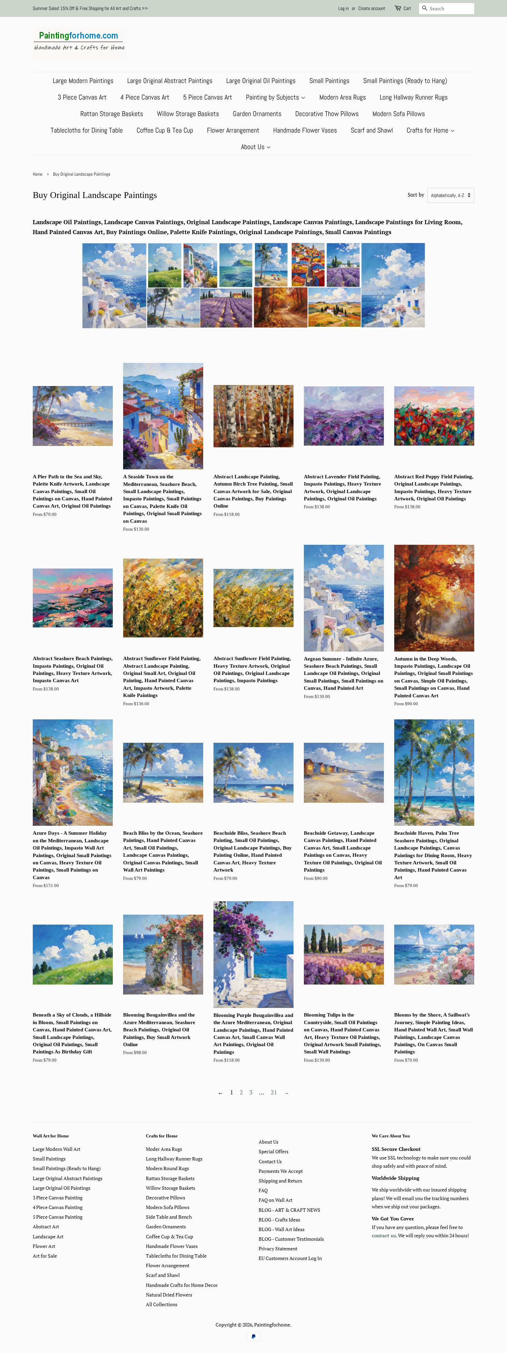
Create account (371, 8)
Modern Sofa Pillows (398, 113)
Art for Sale (45, 1255)
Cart (407, 8)
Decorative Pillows (165, 1197)
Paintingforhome (272, 1324)
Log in (343, 8)
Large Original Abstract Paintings (169, 80)
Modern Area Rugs (342, 97)
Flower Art (44, 1246)
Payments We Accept (281, 1171)
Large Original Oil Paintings (261, 80)
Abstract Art (46, 1226)
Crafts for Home (428, 130)
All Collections (161, 1304)
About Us (253, 146)
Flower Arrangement (233, 130)
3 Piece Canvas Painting (57, 1197)
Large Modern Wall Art (56, 1149)
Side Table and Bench (169, 1217)
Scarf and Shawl (372, 130)
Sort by (416, 194)
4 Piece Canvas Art (144, 97)
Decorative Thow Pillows (327, 113)
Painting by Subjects (273, 97)
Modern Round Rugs (167, 1168)
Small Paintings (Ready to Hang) (405, 80)
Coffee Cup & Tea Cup (165, 130)
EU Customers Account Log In (290, 1258)
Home (37, 174)
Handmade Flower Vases (305, 130)
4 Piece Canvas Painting (57, 1207)
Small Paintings (329, 80)
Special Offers (273, 1151)
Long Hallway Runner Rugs (414, 97)
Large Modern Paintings (83, 80)
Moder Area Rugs (164, 1149)
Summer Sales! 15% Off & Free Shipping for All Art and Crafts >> (90, 8)
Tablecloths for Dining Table (87, 130)
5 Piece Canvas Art (207, 97)
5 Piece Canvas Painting (57, 1217)
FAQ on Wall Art (275, 1200)
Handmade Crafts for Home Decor (182, 1285)
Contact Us (270, 1161)
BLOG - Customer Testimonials (291, 1239)
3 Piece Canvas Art (82, 97)
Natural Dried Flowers (169, 1294)
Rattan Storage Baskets (111, 113)
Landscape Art (48, 1236)
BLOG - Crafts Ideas (279, 1219)
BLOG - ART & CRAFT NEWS (289, 1210)
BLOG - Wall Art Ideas (282, 1229)
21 (274, 1092)
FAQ (263, 1190)
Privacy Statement (278, 1248)
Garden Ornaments (257, 113)
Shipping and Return (280, 1180)
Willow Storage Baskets (188, 113)
